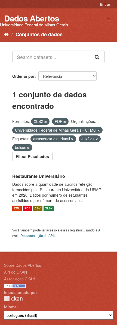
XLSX (49, 208)
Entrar (105, 4)
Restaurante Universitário (38, 176)
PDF (27, 208)
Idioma (10, 306)
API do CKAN (15, 272)
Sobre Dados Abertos (22, 265)
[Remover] (45, 121)
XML (17, 208)
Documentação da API (37, 235)
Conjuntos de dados (39, 34)
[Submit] (97, 57)
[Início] (6, 34)
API (100, 230)
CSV (38, 208)
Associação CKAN (19, 278)
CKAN (13, 298)
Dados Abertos (31, 18)
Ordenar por (23, 76)
